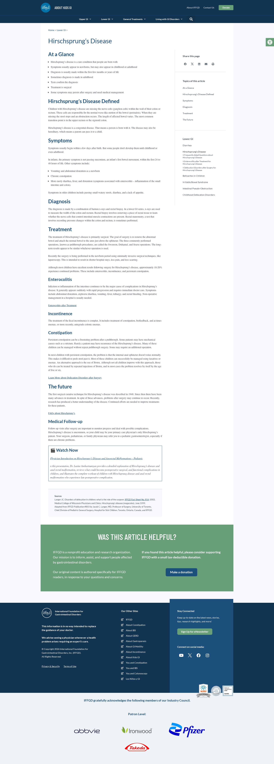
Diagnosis (187, 107)
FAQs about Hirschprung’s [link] (61, 413)
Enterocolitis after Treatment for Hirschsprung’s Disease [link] (197, 162)
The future (188, 119)
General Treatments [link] (133, 19)
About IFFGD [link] (193, 7)
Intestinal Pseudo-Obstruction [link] (197, 188)
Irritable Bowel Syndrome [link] (195, 182)
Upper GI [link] (83, 19)
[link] (270, 42)
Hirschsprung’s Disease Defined (198, 94)
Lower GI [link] (105, 19)
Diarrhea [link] (187, 145)
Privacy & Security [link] (51, 666)
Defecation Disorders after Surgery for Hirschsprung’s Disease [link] (199, 168)
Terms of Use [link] (70, 666)
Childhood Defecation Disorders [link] (199, 194)
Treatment (188, 113)
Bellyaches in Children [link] (194, 175)
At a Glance (188, 88)
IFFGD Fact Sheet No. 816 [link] (137, 499)
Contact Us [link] (208, 7)
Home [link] (51, 30)
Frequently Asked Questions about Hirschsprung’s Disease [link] (198, 156)
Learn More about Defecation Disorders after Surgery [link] (75, 377)
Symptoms (188, 100)
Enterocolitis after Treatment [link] (62, 305)
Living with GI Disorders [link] (167, 19)
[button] (191, 19)
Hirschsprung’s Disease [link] (194, 151)
